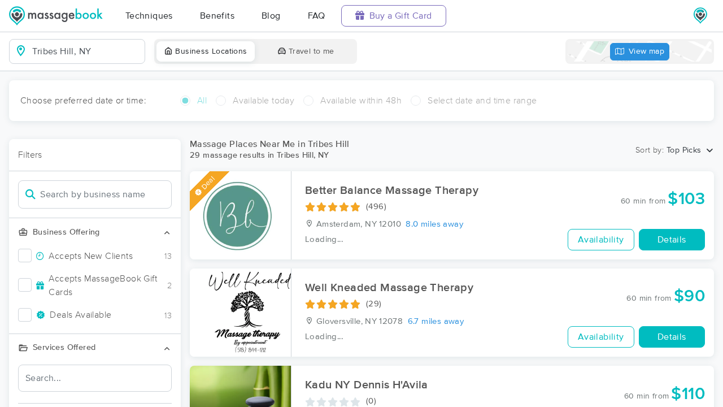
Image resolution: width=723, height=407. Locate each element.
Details (671, 239)
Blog (271, 15)
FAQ (316, 15)
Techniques (149, 15)
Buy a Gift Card (399, 15)
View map (646, 51)
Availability (601, 239)
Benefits (217, 15)
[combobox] (86, 51)
